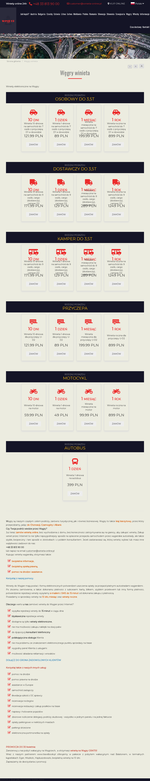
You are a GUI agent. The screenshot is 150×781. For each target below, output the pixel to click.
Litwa (63, 14)
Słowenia (110, 14)
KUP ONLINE (117, 3)
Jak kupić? (24, 14)
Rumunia (93, 14)
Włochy (136, 14)
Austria (33, 14)
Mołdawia (77, 14)
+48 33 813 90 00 (45, 4)
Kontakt (146, 26)
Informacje (144, 14)
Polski (139, 3)
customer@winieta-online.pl (85, 3)
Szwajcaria (120, 14)
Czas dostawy (135, 26)
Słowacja (101, 14)
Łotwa (69, 14)
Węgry (129, 14)
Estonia (57, 14)
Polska (85, 14)
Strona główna (14, 61)
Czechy (50, 14)
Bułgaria (41, 14)
